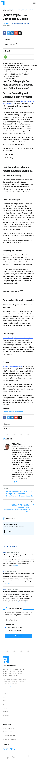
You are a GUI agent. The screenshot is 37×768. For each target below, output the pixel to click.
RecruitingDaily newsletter (15, 627)
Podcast (7, 23)
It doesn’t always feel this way (13, 366)
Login (10, 531)
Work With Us (9, 732)
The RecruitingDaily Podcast (24, 9)
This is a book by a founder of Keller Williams (18, 338)
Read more (16, 565)
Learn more (6, 686)
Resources (6, 715)
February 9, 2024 (12, 571)
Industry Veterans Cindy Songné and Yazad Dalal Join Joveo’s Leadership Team (18, 556)
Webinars (5, 711)
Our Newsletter (9, 728)
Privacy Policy (12, 758)
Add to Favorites (9, 44)
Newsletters (9, 625)
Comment (7, 39)
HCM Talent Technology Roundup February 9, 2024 (18, 573)
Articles (5, 697)
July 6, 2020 (6, 25)
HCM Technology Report (14, 630)
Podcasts (11, 9)
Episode (8, 51)
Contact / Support (10, 739)
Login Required (11, 524)
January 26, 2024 (12, 589)
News (4, 552)
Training (5, 719)
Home (4, 9)
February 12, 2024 (13, 552)
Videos (5, 708)
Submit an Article (10, 735)
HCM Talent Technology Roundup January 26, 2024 (18, 592)
